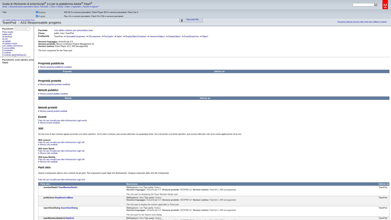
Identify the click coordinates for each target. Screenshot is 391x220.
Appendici (76, 7)
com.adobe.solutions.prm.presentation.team (18, 20)
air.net (5, 39)
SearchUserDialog (69, 208)
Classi (53, 7)
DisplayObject (174, 36)
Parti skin (369, 22)
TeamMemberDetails (67, 187)
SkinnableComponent (75, 36)
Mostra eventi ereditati (50, 123)
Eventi (356, 22)
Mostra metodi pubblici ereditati (54, 94)
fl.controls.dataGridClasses (14, 55)
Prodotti (41, 16)
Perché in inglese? (91, 7)
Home (5, 7)
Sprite (119, 36)
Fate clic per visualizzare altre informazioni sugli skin (61, 179)
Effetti (376, 22)
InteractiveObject (157, 36)
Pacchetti (44, 7)
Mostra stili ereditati (49, 144)
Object (205, 36)
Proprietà (342, 22)
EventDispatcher (191, 36)
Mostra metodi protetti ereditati (53, 111)
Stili (362, 22)
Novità (60, 7)
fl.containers (7, 50)
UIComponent (94, 36)
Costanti (383, 22)
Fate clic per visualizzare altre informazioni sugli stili (61, 142)
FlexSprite (108, 36)
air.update (6, 41)
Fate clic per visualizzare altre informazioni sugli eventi (62, 120)
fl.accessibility (8, 48)
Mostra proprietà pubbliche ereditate (56, 67)
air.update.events (9, 43)
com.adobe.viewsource (12, 46)
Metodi (350, 22)
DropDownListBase (64, 197)
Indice (68, 7)
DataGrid (70, 218)
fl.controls (6, 52)
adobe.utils (7, 34)
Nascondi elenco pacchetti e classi (24, 7)
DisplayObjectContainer (135, 36)
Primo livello (7, 32)
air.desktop (7, 36)
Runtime (42, 12)
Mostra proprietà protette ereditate (55, 84)
